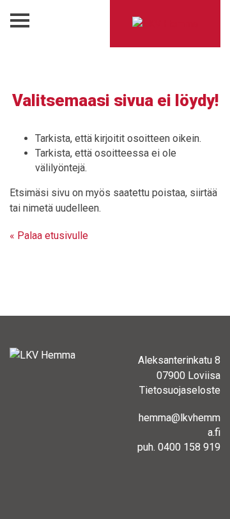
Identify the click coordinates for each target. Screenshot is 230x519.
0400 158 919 (189, 447)
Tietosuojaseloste (179, 390)
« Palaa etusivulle (49, 235)
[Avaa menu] (20, 21)
